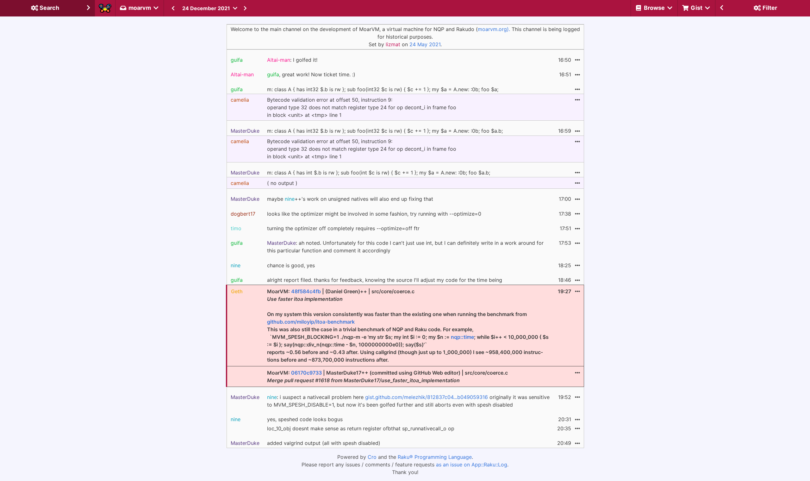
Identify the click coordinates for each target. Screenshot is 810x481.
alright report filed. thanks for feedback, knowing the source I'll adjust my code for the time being (384, 280)
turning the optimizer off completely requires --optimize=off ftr (343, 228)
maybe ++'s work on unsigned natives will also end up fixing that (350, 199)
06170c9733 (306, 373)
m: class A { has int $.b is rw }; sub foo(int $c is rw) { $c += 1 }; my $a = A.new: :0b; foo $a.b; (378, 172)
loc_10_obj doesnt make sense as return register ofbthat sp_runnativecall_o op (360, 428)
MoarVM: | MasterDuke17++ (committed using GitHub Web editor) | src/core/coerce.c (387, 376)
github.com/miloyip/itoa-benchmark (311, 322)
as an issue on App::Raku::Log (471, 464)
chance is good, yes (291, 265)
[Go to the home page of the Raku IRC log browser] (105, 8)
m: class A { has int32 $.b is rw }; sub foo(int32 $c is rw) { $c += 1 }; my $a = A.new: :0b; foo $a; (382, 89)
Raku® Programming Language (435, 457)
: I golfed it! (292, 60)
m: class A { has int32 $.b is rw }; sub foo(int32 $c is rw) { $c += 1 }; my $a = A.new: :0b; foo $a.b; (385, 131)
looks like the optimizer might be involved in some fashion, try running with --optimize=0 (374, 214)
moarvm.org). (494, 29)
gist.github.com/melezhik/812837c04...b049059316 (426, 397)
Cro (372, 457)
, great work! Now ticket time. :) (311, 74)
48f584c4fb (306, 291)
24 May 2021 (424, 44)
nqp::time (462, 337)
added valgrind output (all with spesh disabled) (323, 443)
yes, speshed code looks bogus (305, 419)
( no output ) (282, 183)
